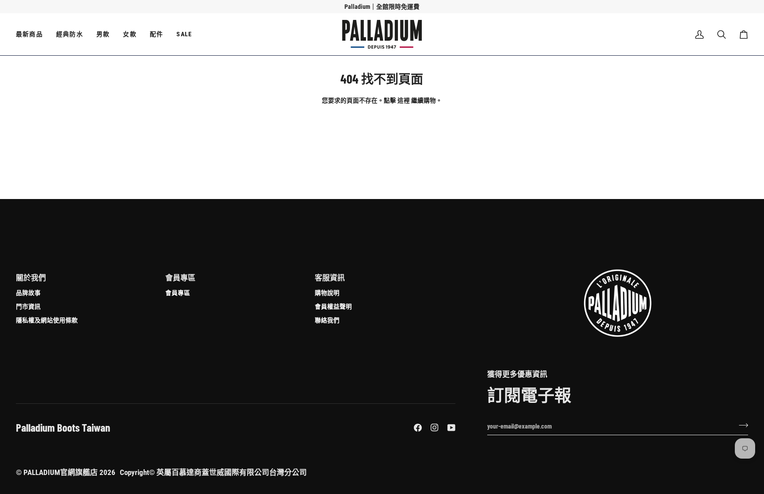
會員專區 (177, 292)
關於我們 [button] (31, 277)
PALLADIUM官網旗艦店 (60, 472)
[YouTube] (451, 428)
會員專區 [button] (180, 277)
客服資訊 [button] (330, 277)
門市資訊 (28, 306)
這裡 (403, 100)
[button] (33, 34)
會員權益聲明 (333, 306)
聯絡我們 (327, 320)
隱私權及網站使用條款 (47, 320)
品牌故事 (28, 292)
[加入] (740, 425)
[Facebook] (418, 428)
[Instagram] (435, 428)
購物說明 (327, 292)
